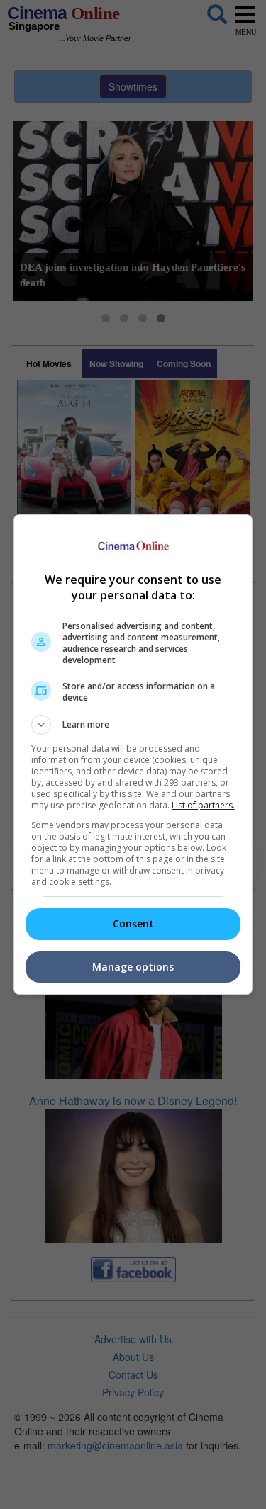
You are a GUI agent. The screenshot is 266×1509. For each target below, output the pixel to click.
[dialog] (133, 754)
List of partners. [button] (203, 805)
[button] (133, 725)
